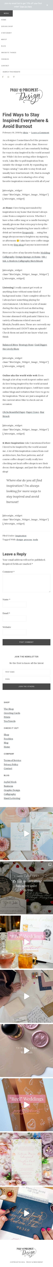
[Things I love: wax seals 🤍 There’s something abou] (26, 1050)
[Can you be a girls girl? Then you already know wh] (26, 833)
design (19, 539)
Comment (9, 571)
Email (6, 613)
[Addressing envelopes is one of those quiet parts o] (26, 1213)
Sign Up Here (26, 6)
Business (8, 786)
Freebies (8, 738)
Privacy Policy (11, 764)
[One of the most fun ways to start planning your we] (26, 1104)
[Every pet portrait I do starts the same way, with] (26, 942)
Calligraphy (10, 794)
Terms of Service (12, 760)
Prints (7, 717)
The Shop (9, 708)
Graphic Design (12, 790)
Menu (6, 13)
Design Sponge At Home (28, 256)
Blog (6, 742)
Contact (8, 768)
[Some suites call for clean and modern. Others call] (26, 1159)
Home (7, 746)
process (28, 539)
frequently (27, 232)
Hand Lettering (12, 798)
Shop (6, 734)
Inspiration (20, 535)
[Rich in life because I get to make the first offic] (26, 996)
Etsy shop (19, 244)
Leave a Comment (40, 132)
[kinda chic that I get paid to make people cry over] (26, 887)
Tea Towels (9, 721)
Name (6, 599)
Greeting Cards (12, 713)
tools (35, 539)
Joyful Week (10, 781)
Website (7, 627)
